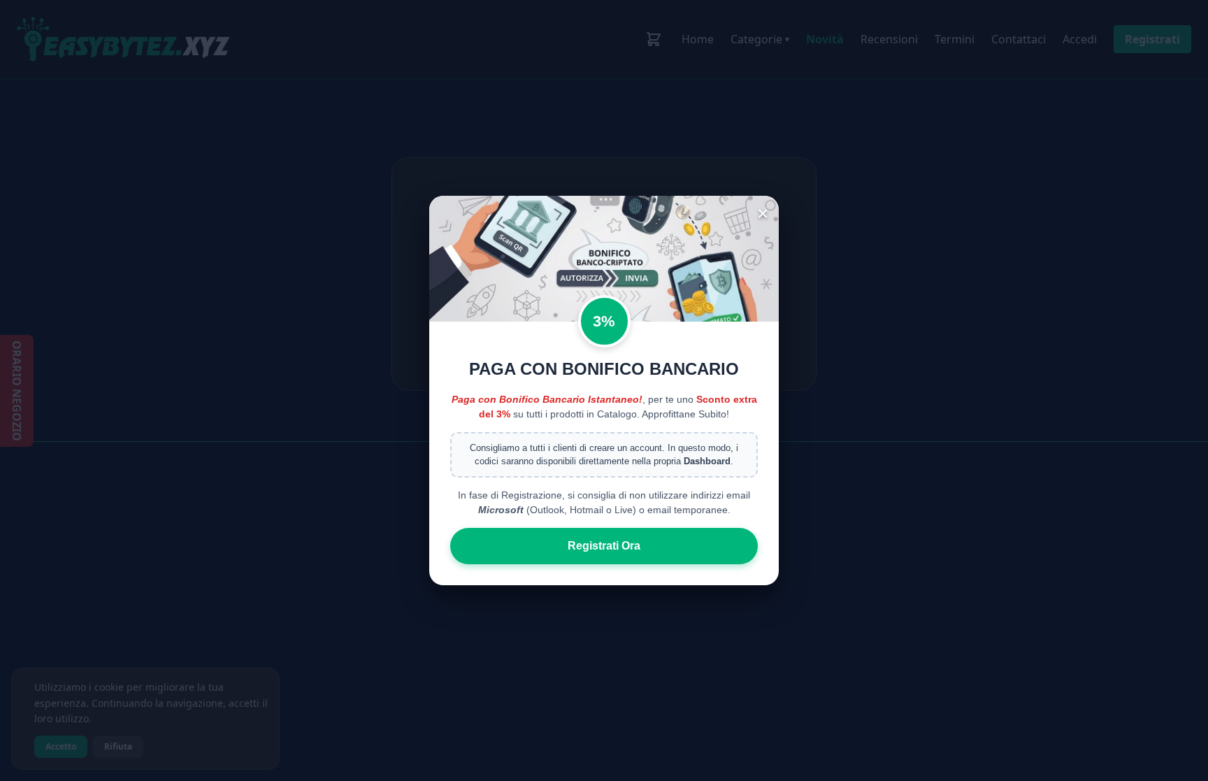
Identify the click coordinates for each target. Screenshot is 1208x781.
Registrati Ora (604, 546)
